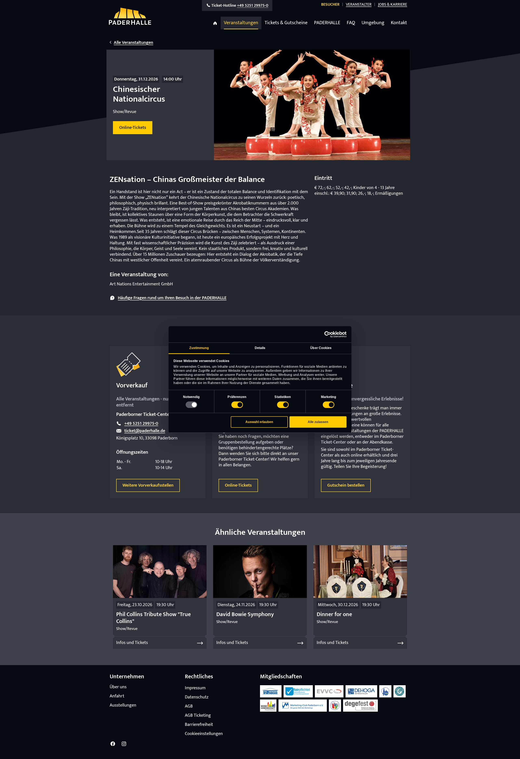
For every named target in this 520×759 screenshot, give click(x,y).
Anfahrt (117, 696)
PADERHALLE (327, 23)
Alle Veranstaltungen (133, 43)
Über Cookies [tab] (321, 348)
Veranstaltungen (241, 23)
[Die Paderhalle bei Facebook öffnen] (113, 744)
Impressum (195, 688)
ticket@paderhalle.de (144, 431)
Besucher (330, 4)
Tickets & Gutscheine (286, 23)
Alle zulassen (318, 422)
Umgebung (373, 23)
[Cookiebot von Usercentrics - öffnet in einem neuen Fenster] (329, 334)
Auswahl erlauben (259, 422)
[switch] (237, 404)
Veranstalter (359, 4)
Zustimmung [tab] (199, 348)
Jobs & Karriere (392, 4)
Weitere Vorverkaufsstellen (147, 485)
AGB (189, 706)
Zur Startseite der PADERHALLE (130, 16)
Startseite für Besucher (215, 23)
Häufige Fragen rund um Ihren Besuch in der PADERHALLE (172, 298)
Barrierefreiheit (199, 724)
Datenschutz (196, 697)
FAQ (351, 23)
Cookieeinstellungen (204, 734)
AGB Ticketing (198, 715)
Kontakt (399, 23)
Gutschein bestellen (345, 485)
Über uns (118, 687)
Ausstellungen (123, 705)
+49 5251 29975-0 (141, 423)
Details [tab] (260, 348)
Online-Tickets (238, 485)
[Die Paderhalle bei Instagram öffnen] (124, 744)
